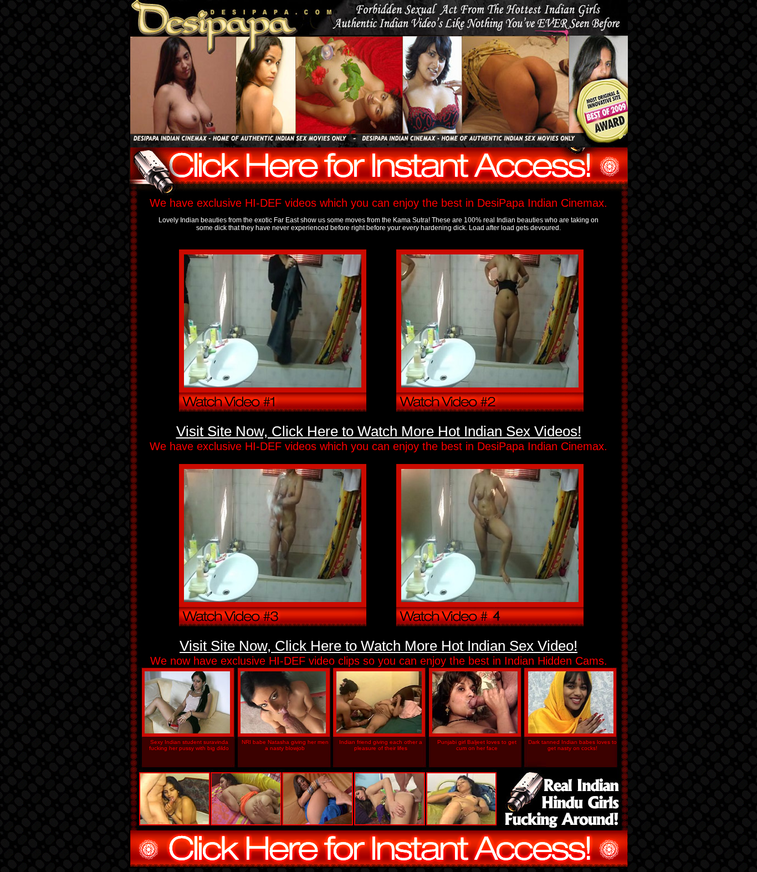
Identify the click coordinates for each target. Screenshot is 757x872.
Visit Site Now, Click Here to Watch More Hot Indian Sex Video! (378, 646)
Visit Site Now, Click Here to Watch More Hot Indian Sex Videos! (378, 431)
